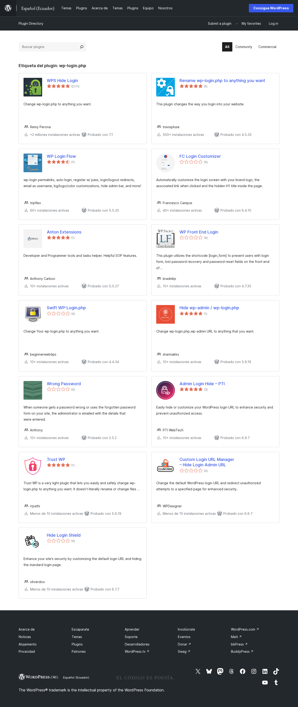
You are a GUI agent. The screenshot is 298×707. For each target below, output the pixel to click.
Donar (184, 644)
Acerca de (27, 629)
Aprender (132, 629)
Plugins (77, 644)
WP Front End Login (198, 232)
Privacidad (27, 651)
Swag (184, 651)
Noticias (25, 637)
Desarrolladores (137, 644)
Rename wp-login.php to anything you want (222, 80)
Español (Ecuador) (76, 677)
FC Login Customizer (200, 156)
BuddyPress (242, 651)
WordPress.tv (137, 651)
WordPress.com (245, 629)
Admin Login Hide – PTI (202, 383)
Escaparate (80, 629)
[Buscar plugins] (81, 46)
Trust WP (56, 459)
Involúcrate (186, 629)
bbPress (239, 644)
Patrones (79, 651)
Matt (236, 637)
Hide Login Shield (64, 535)
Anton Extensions (64, 232)
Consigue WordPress (271, 8)
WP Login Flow (61, 156)
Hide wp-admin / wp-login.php (209, 307)
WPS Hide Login (62, 80)
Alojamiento (28, 644)
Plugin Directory (31, 23)
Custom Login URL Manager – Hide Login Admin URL (206, 462)
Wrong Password (64, 383)
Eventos (184, 637)
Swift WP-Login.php (66, 307)
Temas (77, 637)
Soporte (131, 637)
